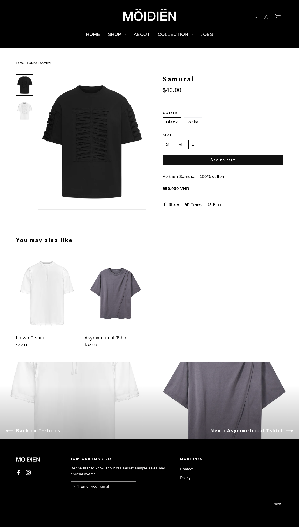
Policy (185, 478)
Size (168, 135)
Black (172, 122)
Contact (186, 469)
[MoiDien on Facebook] (18, 472)
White (193, 122)
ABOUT (142, 34)
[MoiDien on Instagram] (28, 472)
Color (170, 113)
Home (20, 63)
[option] (92, 142)
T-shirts (32, 63)
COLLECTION (174, 34)
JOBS (207, 34)
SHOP (115, 34)
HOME (93, 34)
